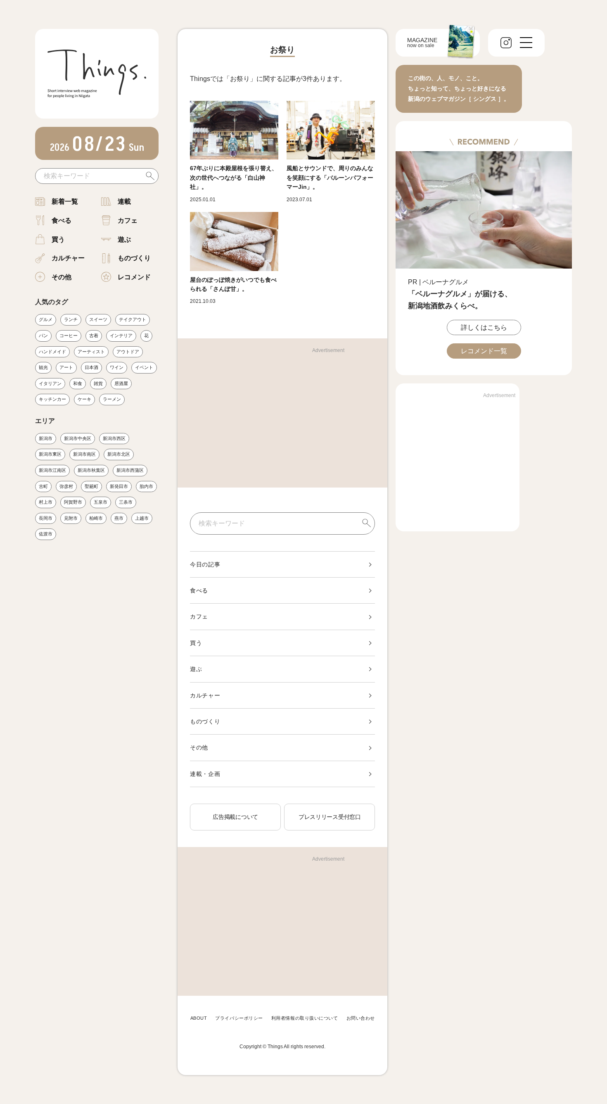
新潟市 (45, 438)
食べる (61, 220)
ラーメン (112, 399)
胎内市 (146, 486)
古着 (93, 335)
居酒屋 (121, 383)
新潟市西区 (114, 438)
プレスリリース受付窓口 (330, 817)
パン (43, 335)
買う (58, 239)
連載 (124, 201)
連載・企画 (205, 774)
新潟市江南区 (52, 470)
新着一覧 (65, 201)
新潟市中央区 (77, 438)
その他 (61, 277)
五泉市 (100, 502)
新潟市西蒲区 (130, 470)
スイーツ (98, 319)
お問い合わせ (360, 1018)
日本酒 (91, 367)
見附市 (71, 518)
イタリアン (50, 383)
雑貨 (98, 383)
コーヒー (68, 335)
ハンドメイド (52, 351)
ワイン (116, 367)
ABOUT (198, 1018)
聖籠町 (91, 486)
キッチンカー (52, 399)
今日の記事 (205, 564)
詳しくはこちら (484, 327)
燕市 (118, 518)
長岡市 (45, 518)
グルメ (45, 319)
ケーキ (84, 399)
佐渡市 (45, 533)
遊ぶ (124, 239)
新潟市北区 (118, 454)
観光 (43, 367)
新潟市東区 (50, 454)
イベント (144, 367)
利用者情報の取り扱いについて (304, 1018)
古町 (43, 486)
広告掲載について (235, 817)
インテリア (121, 335)
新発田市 (119, 486)
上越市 (142, 518)
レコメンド (134, 277)
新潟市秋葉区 (91, 470)
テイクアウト (132, 319)
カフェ (128, 220)
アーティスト (91, 351)
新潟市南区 (84, 454)
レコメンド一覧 (484, 351)
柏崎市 (96, 518)
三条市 (126, 502)
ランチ (71, 319)
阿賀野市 (73, 502)
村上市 (45, 502)
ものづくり (134, 258)
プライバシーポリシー (239, 1018)
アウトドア (127, 351)
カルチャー (68, 258)
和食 (77, 383)
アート (66, 367)
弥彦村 (66, 486)
